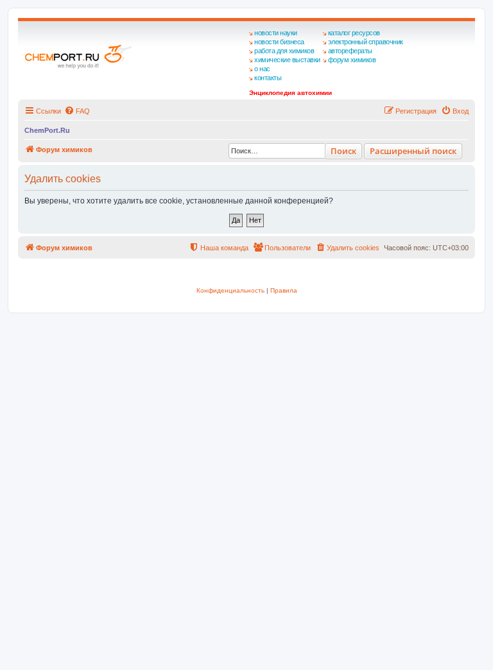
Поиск (343, 151)
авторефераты (350, 51)
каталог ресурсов (354, 33)
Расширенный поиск (413, 151)
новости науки (275, 33)
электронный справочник (365, 42)
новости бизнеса (279, 42)
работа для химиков (284, 51)
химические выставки (287, 60)
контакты (267, 78)
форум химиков (352, 60)
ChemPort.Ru (47, 130)
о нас (262, 69)
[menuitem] (77, 111)
